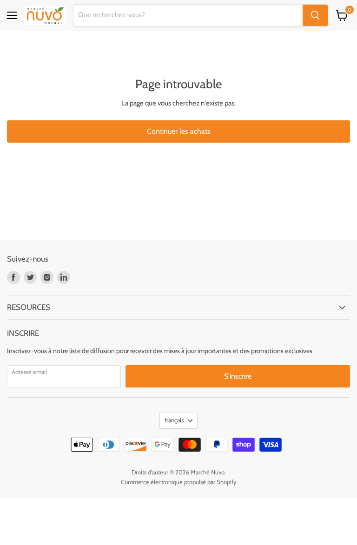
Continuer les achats (179, 131)
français (174, 420)
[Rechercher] (315, 15)
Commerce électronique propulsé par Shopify (179, 482)
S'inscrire (237, 376)
